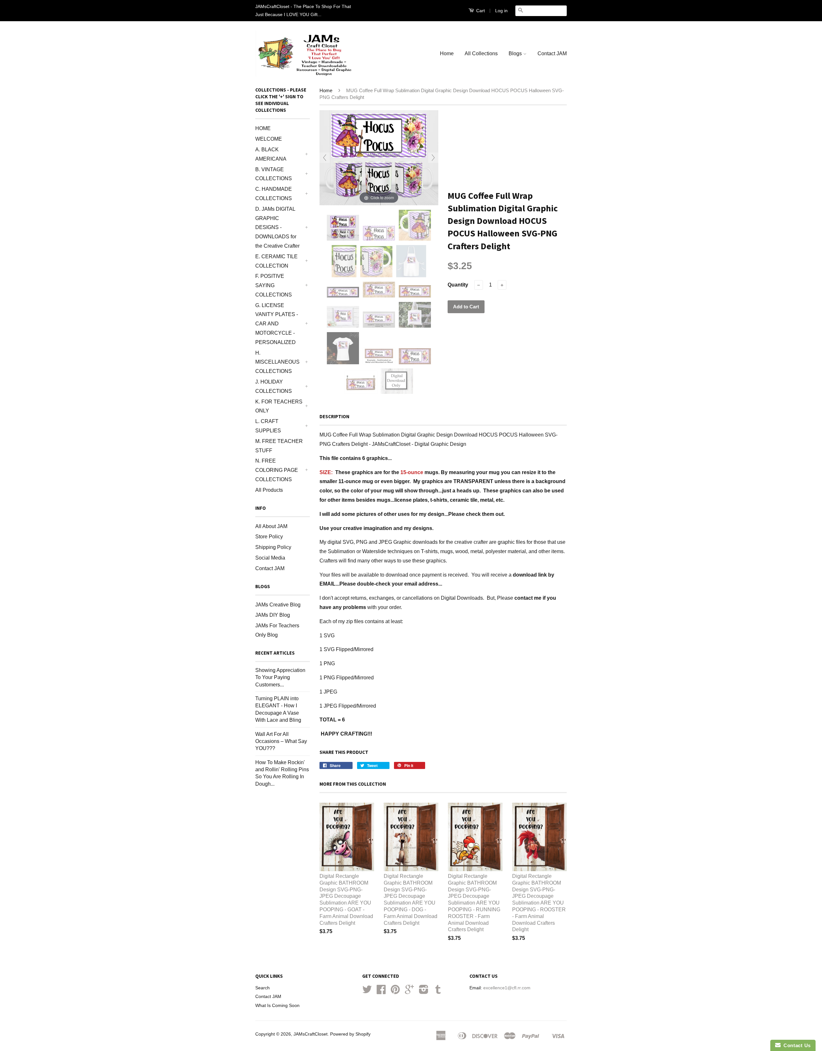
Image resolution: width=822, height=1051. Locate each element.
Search (262, 987)
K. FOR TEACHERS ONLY (278, 406)
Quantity (458, 284)
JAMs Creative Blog (278, 604)
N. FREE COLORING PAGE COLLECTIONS (276, 470)
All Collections (481, 53)
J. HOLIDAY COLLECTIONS (273, 386)
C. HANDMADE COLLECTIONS (273, 193)
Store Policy (269, 536)
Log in (501, 10)
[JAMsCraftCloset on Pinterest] (395, 991)
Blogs (516, 53)
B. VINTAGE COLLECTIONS (273, 174)
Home (447, 53)
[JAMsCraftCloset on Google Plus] (409, 991)
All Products (269, 490)
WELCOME (268, 139)
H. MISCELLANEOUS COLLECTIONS (277, 362)
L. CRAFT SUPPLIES (268, 426)
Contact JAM (552, 53)
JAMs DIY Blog (272, 615)
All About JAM (271, 526)
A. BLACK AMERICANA (270, 154)
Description (334, 416)
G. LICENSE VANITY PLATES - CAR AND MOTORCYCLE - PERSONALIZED (276, 324)
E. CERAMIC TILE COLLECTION (276, 261)
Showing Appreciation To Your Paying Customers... (280, 677)
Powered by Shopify (350, 1034)
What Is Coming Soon (277, 1005)
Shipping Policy (273, 547)
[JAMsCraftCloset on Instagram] (424, 991)
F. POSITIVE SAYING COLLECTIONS (273, 285)
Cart (480, 10)
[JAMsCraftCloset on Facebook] (381, 991)
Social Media (270, 558)
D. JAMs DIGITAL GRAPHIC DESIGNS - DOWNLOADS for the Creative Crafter (277, 227)
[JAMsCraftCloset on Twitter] (367, 991)
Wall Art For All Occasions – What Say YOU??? (281, 741)
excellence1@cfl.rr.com (506, 987)
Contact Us (796, 1045)
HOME (263, 128)
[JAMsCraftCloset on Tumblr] (438, 991)
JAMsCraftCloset (310, 1034)
